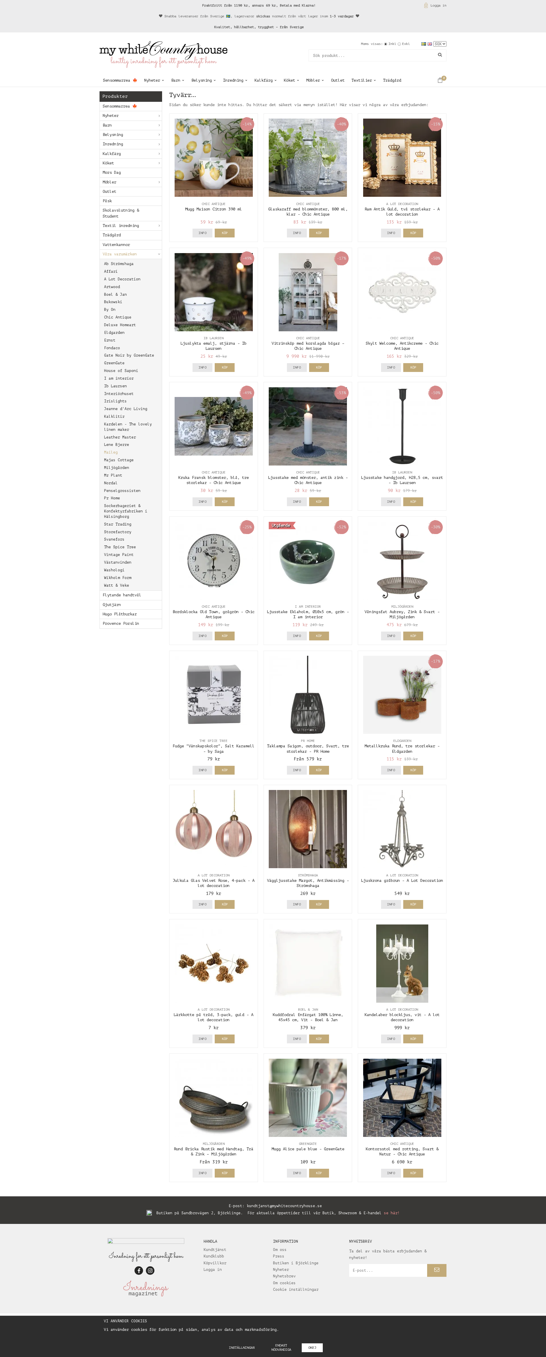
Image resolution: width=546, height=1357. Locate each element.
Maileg (111, 452)
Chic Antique (117, 317)
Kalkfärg (264, 80)
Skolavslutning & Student (121, 213)
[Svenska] (424, 44)
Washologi (114, 570)
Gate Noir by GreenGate (129, 355)
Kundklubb (214, 1256)
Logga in (438, 5)
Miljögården (116, 468)
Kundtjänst (215, 1250)
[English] (430, 44)
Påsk (107, 201)
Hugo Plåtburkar (120, 614)
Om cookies (284, 1283)
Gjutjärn (112, 605)
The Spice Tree (120, 547)
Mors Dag (112, 172)
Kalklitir (114, 416)
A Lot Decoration (122, 279)
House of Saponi (121, 371)
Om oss (280, 1250)
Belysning (201, 80)
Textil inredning (121, 226)
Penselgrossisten (122, 491)
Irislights (115, 401)
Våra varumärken (120, 254)
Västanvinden (117, 562)
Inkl (392, 44)
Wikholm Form (117, 578)
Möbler (313, 80)
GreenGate (114, 363)
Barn (175, 80)
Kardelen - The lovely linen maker (128, 427)
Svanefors (114, 539)
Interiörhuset (119, 394)
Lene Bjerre (116, 444)
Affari (111, 271)
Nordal (111, 483)
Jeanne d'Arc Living (125, 409)
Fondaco (112, 348)
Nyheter (152, 80)
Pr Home (112, 498)
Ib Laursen (115, 386)
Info (202, 233)
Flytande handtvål (122, 595)
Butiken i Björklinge (295, 1263)
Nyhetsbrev (284, 1276)
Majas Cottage (119, 460)
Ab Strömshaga (119, 264)
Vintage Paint (119, 555)
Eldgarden (114, 332)
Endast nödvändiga (281, 1347)
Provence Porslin (121, 623)
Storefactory (117, 532)
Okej (312, 1348)
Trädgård (392, 80)
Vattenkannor (116, 245)
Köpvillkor (215, 1263)
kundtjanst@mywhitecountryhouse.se (284, 1206)
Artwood (112, 287)
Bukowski (113, 302)
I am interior (119, 378)
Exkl (406, 44)
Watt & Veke (116, 585)
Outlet (338, 80)
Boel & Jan (115, 294)
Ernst (109, 340)
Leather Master (120, 437)
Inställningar (242, 1348)
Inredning (233, 80)
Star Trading (117, 524)
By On (109, 309)
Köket (289, 80)
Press (278, 1256)
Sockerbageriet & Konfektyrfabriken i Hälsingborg (125, 511)
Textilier (361, 80)
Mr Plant (113, 475)
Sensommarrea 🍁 (120, 80)
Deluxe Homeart (120, 325)
